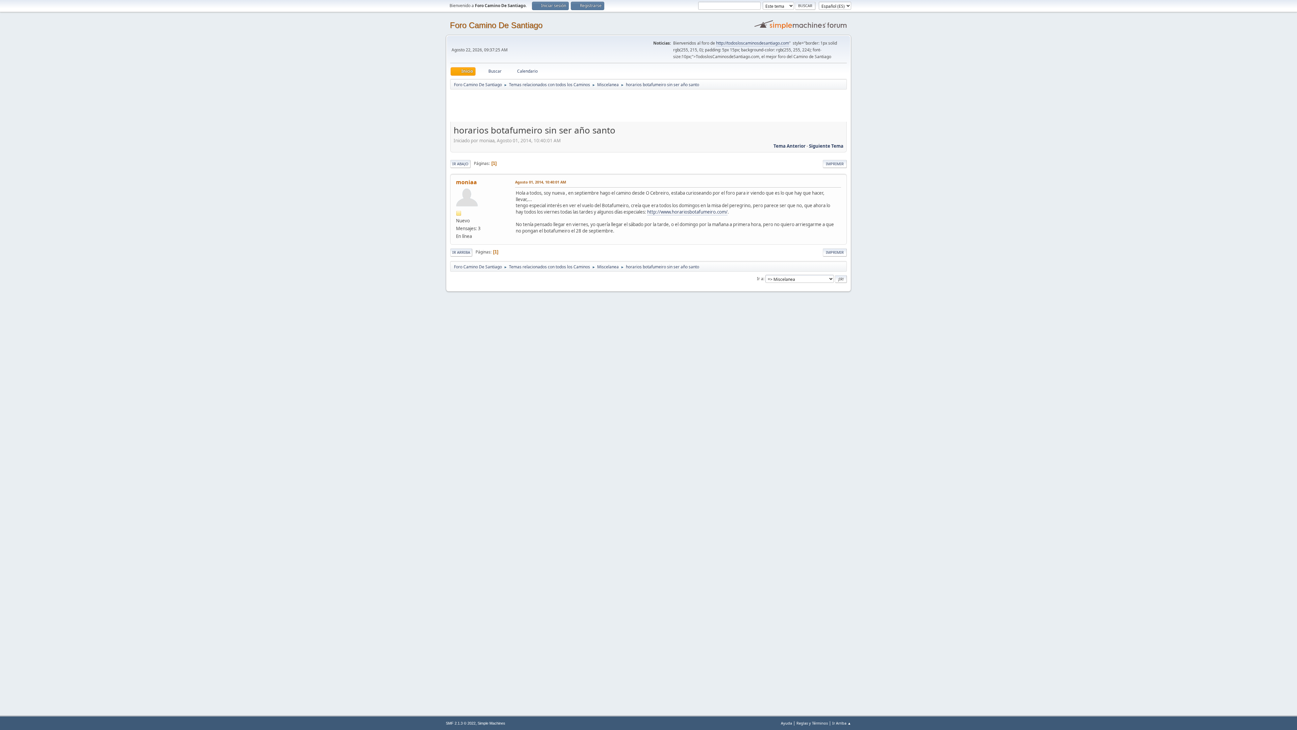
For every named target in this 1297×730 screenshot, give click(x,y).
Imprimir (835, 163)
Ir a (760, 279)
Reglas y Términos (812, 723)
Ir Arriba (461, 252)
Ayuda (786, 723)
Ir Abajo (460, 163)
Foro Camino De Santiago (496, 25)
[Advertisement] (569, 105)
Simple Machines (491, 723)
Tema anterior (789, 146)
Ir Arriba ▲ (841, 723)
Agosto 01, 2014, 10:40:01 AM (540, 182)
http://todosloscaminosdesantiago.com (752, 43)
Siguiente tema (826, 146)
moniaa (466, 182)
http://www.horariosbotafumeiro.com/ (687, 212)
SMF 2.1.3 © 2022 (461, 723)
